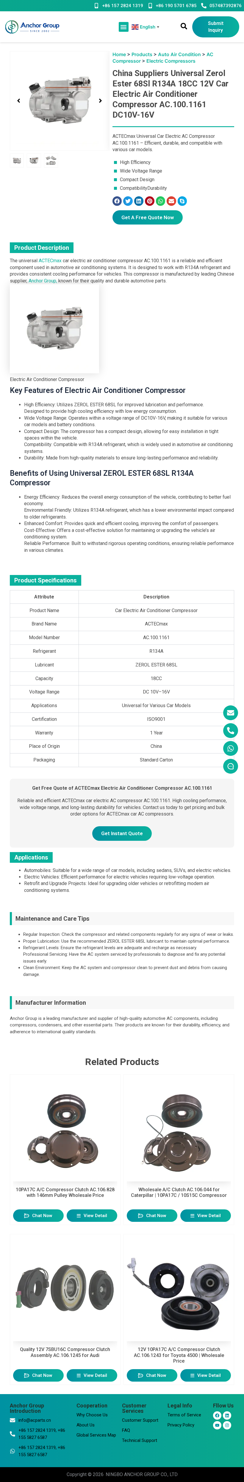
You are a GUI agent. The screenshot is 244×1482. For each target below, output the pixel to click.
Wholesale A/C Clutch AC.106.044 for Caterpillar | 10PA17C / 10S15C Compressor (179, 1192)
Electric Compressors (170, 61)
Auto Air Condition (179, 54)
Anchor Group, (43, 281)
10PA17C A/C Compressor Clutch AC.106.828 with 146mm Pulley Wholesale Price (65, 1192)
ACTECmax (50, 260)
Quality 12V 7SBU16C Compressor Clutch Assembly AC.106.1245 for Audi (65, 1352)
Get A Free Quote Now (147, 217)
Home (119, 54)
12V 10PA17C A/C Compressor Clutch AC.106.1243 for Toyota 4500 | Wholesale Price (179, 1355)
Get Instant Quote (122, 833)
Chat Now (42, 1215)
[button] (124, 27)
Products (142, 54)
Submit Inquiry (215, 26)
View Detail (95, 1215)
